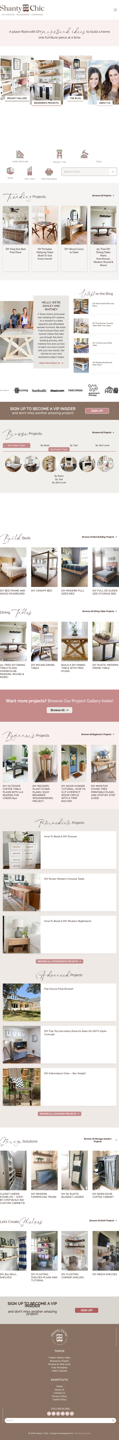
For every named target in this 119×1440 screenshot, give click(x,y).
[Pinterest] (67, 1414)
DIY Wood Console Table (74, 251)
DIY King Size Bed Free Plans (16, 251)
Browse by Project (59, 1361)
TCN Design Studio (82, 1433)
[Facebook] (49, 1414)
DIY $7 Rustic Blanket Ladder (72, 1195)
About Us (59, 1389)
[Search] (112, 171)
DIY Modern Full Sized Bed (72, 592)
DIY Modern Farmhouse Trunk (44, 1195)
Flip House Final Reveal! (58, 988)
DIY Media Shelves (105, 1274)
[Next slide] (116, 390)
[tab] (16, 445)
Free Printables (59, 1367)
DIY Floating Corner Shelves (72, 1276)
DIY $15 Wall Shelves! (8, 1276)
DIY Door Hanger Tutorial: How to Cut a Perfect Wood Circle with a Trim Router (73, 793)
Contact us (59, 1393)
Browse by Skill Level (59, 1364)
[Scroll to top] (110, 1429)
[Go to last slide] (17, 390)
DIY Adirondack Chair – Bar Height (65, 1073)
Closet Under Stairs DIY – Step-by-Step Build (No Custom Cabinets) (12, 1198)
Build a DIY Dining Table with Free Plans (73, 668)
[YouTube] (63, 1414)
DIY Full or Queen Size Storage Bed (105, 592)
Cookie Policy (59, 1399)
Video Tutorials (59, 1370)
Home (59, 1386)
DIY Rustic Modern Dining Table (105, 666)
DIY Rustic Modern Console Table (64, 878)
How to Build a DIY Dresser (60, 836)
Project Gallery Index (59, 1357)
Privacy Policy (59, 1396)
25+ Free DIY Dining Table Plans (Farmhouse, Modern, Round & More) (103, 257)
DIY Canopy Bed (41, 590)
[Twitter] (72, 1414)
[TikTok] (58, 1414)
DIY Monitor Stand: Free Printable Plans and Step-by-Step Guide (103, 792)
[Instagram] (54, 1414)
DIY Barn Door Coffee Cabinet (103, 1195)
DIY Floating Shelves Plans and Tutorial (44, 1277)
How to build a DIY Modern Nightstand (67, 921)
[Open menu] (115, 10)
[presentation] (16, 225)
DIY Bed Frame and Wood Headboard (12, 592)
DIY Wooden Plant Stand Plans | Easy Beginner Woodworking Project (43, 793)
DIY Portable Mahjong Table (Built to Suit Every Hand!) (45, 254)
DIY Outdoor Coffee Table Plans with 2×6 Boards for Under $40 (13, 792)
